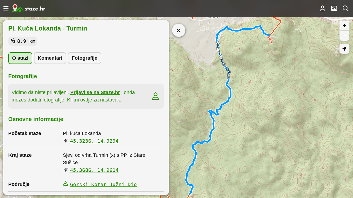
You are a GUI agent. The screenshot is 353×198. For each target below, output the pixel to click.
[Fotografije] (334, 8)
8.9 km (26, 41)
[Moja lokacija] (344, 49)
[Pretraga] (345, 8)
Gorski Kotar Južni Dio (103, 184)
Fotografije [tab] (84, 58)
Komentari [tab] (50, 58)
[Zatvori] (178, 30)
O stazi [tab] (20, 58)
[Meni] (6, 8)
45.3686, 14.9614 (94, 170)
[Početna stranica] (28, 8)
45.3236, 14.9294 (94, 141)
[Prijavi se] (322, 8)
